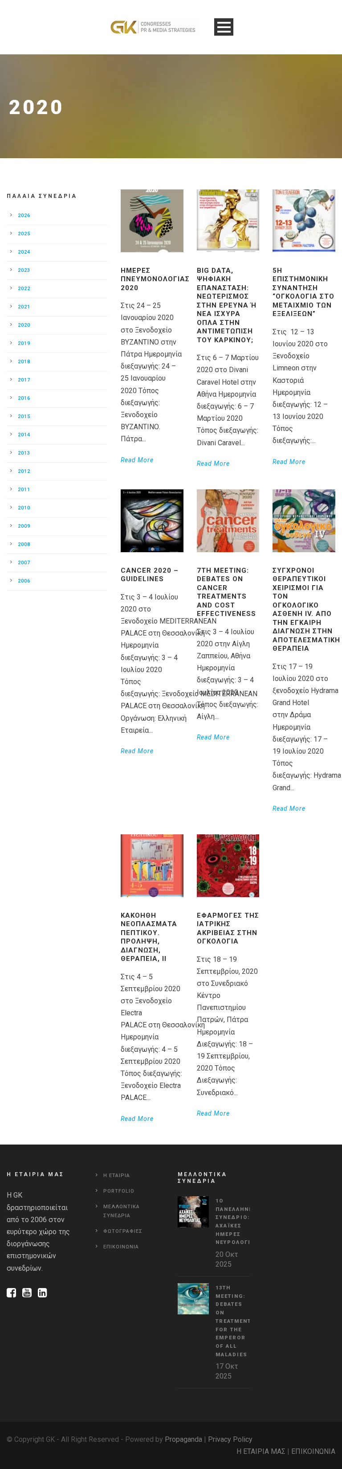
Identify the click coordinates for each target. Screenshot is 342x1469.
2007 (24, 563)
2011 (24, 489)
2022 (24, 288)
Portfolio (118, 1191)
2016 (24, 398)
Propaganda (183, 1439)
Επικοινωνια (121, 1247)
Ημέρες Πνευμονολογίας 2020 (155, 279)
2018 (24, 362)
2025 (24, 234)
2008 (24, 544)
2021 (24, 307)
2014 (24, 435)
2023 (24, 270)
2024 (24, 252)
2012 (24, 471)
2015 (24, 416)
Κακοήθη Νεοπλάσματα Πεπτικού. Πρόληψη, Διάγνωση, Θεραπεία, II (149, 937)
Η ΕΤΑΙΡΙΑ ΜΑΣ (260, 1451)
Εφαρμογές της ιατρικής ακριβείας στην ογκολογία (228, 928)
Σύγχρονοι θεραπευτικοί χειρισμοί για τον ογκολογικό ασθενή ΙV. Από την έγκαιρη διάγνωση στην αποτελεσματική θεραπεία (306, 609)
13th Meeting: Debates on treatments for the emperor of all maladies (236, 1321)
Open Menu (223, 27)
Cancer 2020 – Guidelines (150, 574)
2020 (24, 325)
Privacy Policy (230, 1439)
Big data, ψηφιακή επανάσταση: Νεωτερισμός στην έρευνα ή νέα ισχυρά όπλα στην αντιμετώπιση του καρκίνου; (226, 305)
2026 (24, 215)
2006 (24, 581)
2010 (24, 508)
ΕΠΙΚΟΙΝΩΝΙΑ (313, 1451)
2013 (24, 453)
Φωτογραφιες (122, 1231)
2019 (24, 343)
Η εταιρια (116, 1175)
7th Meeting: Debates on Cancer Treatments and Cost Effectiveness (226, 592)
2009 (24, 526)
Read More (137, 460)
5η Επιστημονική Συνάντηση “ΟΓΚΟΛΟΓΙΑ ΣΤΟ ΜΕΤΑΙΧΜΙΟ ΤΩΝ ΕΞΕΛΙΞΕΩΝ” (303, 292)
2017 (24, 380)
